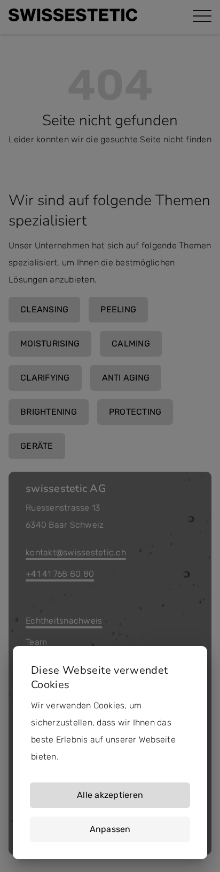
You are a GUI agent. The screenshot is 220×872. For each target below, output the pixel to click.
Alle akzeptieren (110, 795)
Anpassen (110, 829)
